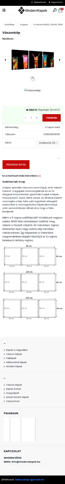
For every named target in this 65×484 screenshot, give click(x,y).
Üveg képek (12, 393)
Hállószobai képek (16, 362)
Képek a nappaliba (17, 350)
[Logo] (33, 10)
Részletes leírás (16, 164)
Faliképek (11, 358)
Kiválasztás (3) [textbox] (47, 142)
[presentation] (5, 60)
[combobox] (47, 143)
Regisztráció (57, 2)
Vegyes (24, 24)
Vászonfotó (13, 401)
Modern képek (14, 366)
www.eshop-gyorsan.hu (29, 479)
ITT (39, 175)
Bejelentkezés (40, 2)
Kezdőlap (10, 24)
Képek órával (13, 389)
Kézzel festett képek (17, 397)
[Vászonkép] (32, 60)
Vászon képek (14, 354)
